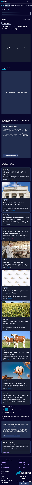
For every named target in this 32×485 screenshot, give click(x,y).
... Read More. (25, 135)
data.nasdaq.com (10, 432)
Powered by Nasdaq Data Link (11, 435)
